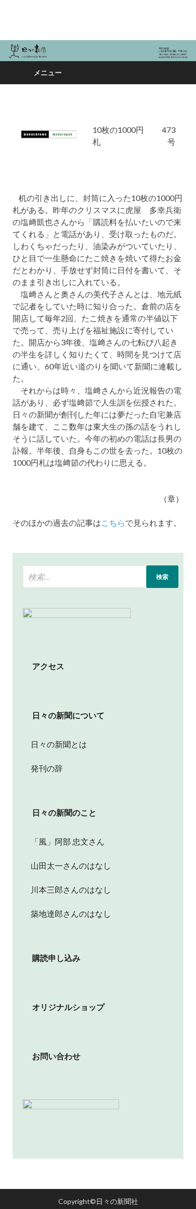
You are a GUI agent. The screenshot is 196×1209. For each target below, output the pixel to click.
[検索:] (100, 576)
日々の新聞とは (55, 744)
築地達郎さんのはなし (67, 913)
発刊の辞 (47, 768)
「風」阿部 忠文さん (64, 841)
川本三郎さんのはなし (67, 889)
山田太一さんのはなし (67, 865)
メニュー (48, 72)
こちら (113, 522)
